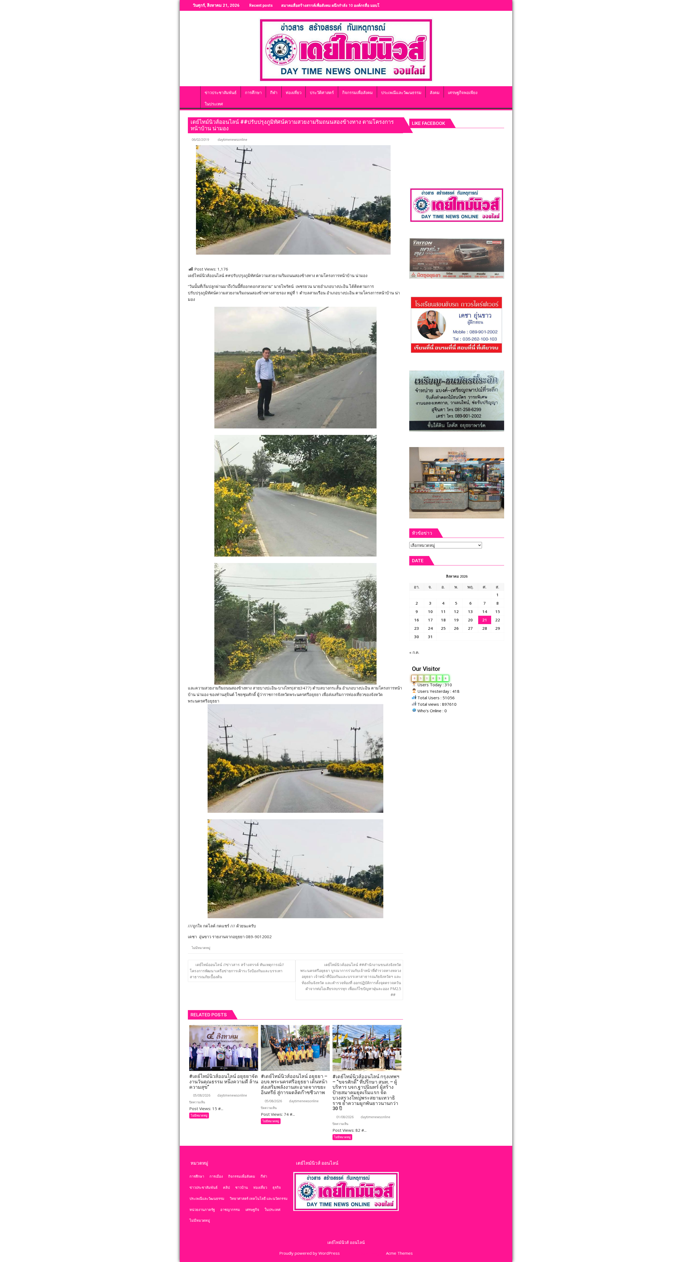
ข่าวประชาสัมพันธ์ (203, 1187)
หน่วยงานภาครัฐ (202, 1209)
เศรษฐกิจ (252, 1209)
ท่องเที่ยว (260, 1187)
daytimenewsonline (232, 139)
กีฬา (264, 1176)
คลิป (226, 1187)
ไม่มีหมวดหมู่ (201, 947)
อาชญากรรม (230, 1209)
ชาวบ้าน (241, 1187)
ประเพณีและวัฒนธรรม (206, 1198)
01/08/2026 (344, 1117)
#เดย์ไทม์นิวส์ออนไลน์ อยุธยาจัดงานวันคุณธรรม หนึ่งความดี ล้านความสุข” (343, 5)
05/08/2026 (201, 1095)
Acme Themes (399, 1253)
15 (497, 611)
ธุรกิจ (276, 1187)
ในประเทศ (272, 1209)
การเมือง (216, 1176)
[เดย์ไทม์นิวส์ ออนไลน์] (193, 91)
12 (456, 611)
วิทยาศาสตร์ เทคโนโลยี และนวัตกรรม (259, 1198)
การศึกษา (196, 1176)
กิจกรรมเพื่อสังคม (241, 1176)
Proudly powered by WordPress (309, 1253)
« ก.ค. (414, 652)
